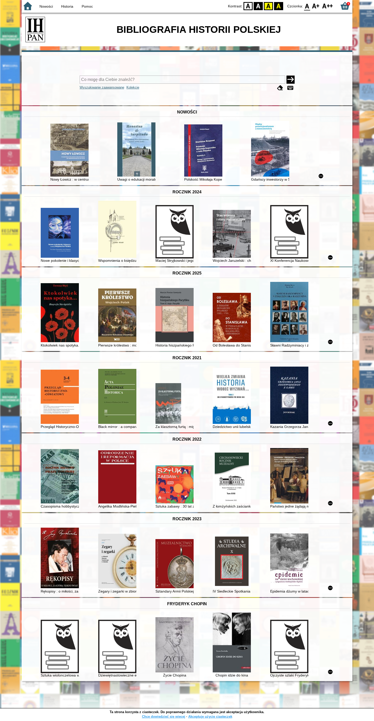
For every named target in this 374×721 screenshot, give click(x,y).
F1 (315, 6)
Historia (67, 6)
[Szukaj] (290, 80)
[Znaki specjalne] (290, 88)
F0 (307, 6)
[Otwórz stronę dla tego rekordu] (70, 151)
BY (278, 6)
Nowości (46, 6)
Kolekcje (132, 87)
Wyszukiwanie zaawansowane (102, 87)
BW (258, 6)
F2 (327, 6)
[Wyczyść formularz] (280, 88)
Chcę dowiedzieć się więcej (163, 716)
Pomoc (87, 6)
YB (268, 6)
